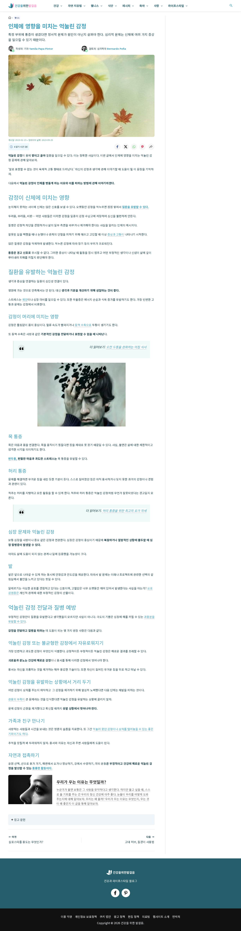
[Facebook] (115, 893)
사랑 (156, 6)
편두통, (12, 458)
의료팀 (146, 916)
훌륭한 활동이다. (42, 768)
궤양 (25, 299)
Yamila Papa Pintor (41, 48)
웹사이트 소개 (161, 916)
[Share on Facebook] (117, 146)
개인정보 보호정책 (86, 916)
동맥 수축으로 (82, 325)
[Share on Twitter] (125, 146)
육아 (142, 6)
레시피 (126, 6)
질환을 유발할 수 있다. (135, 207)
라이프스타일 (176, 6)
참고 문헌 (19, 820)
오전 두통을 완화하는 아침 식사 (126, 347)
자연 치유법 (75, 6)
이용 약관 (66, 916)
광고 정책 (119, 916)
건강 (56, 6)
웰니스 (95, 6)
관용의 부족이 (16, 699)
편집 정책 (133, 916)
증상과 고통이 (115, 234)
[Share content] (151, 146)
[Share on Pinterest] (142, 146)
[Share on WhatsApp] (134, 146)
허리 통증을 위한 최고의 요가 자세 (124, 510)
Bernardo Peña (116, 48)
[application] (60, 5)
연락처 (176, 916)
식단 (110, 6)
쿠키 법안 (105, 916)
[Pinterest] (126, 893)
